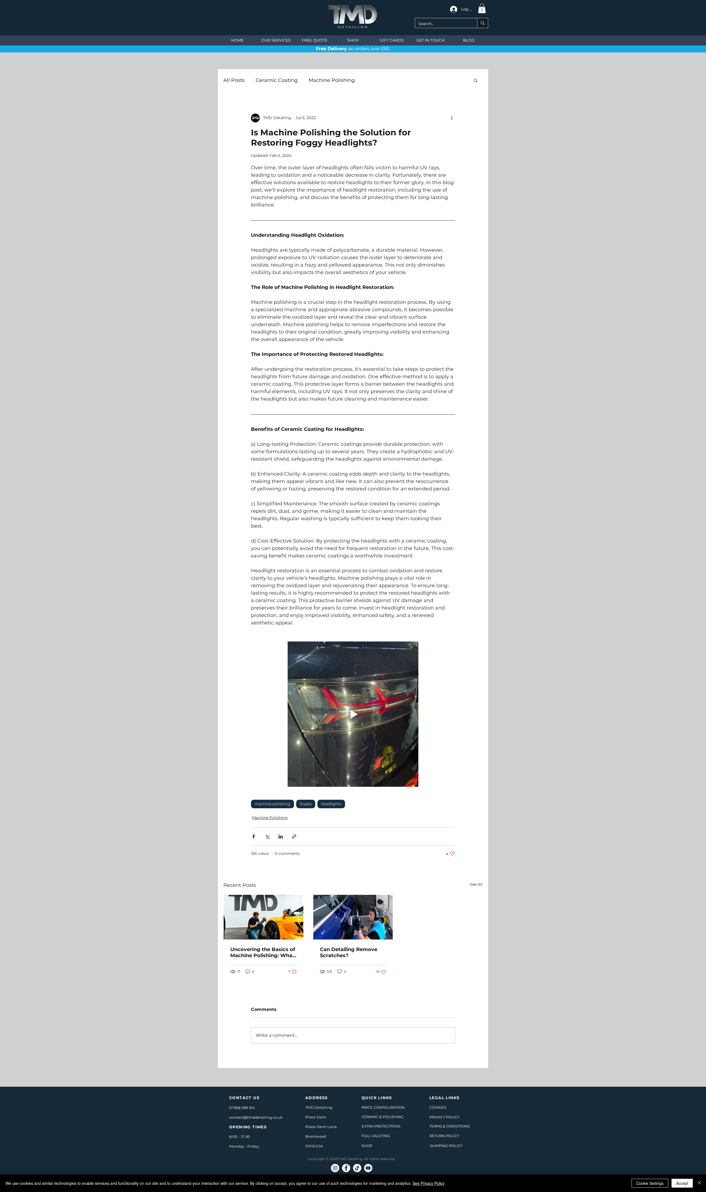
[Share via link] (294, 836)
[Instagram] (335, 1168)
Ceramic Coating (277, 80)
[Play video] (353, 714)
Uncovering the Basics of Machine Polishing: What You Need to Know (262, 952)
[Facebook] (346, 1168)
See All (476, 884)
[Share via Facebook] (253, 836)
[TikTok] (357, 1168)
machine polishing (272, 803)
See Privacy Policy (429, 1183)
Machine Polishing (332, 80)
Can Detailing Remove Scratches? (348, 952)
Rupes (306, 803)
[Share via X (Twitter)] (267, 836)
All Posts (234, 80)
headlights (331, 803)
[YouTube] (368, 1168)
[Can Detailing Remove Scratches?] (353, 917)
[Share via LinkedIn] (280, 836)
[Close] (699, 1183)
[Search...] (482, 23)
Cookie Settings (650, 1183)
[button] (482, 8)
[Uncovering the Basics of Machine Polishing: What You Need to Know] (263, 917)
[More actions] (451, 118)
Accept (682, 1183)
